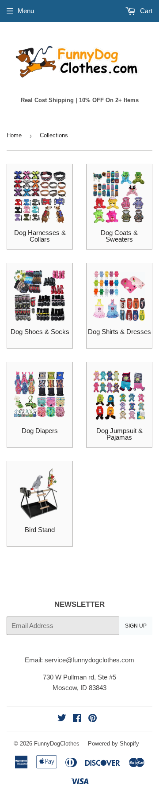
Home (14, 135)
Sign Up (136, 626)
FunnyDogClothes (57, 743)
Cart (145, 11)
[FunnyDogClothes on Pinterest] (92, 719)
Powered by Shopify (113, 743)
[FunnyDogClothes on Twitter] (61, 719)
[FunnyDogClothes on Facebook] (77, 719)
